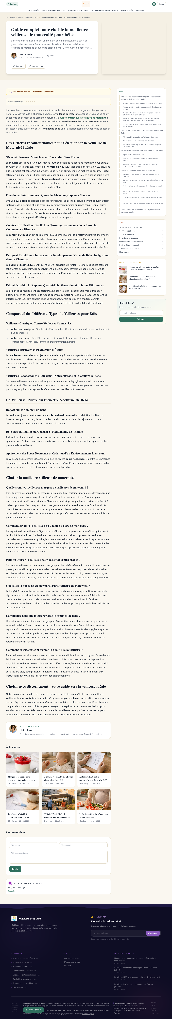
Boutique (13, 4)
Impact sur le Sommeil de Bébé (133, 155)
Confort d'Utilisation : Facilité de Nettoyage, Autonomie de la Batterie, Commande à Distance (143, 114)
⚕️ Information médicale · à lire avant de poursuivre (33, 92)
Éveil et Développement (78, 10)
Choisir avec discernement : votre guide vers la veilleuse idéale (140, 210)
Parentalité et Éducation (132, 10)
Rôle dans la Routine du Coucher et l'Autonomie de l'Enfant (140, 159)
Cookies (153, 1002)
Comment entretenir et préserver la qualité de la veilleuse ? (143, 204)
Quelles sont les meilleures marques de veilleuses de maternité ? (141, 175)
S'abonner (141, 319)
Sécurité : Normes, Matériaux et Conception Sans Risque (142, 103)
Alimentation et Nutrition (53, 10)
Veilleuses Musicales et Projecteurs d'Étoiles (138, 141)
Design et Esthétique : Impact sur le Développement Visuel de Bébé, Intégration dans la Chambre (141, 120)
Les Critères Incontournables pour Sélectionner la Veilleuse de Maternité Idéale (141, 98)
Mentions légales (154, 1009)
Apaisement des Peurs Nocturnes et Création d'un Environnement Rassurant (140, 165)
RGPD (153, 1005)
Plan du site (155, 1013)
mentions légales (88, 1014)
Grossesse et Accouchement (105, 10)
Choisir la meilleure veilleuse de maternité (138, 170)
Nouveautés (33, 10)
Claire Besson (25, 54)
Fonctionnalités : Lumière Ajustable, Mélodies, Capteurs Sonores (142, 108)
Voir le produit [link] (35, 1010)
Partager (19, 66)
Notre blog (10, 17)
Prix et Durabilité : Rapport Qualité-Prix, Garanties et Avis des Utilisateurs (142, 125)
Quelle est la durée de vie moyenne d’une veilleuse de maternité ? (141, 193)
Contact (161, 4)
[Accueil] (86, 4)
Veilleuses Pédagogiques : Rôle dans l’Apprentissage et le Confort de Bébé (142, 146)
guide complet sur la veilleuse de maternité (83, 117)
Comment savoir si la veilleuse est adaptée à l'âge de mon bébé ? (143, 181)
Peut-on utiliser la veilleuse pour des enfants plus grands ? (142, 187)
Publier (15, 869)
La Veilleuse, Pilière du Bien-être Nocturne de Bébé (142, 151)
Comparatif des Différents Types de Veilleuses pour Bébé (142, 131)
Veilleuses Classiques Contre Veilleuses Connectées (141, 137)
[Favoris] (154, 4)
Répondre (11, 891)
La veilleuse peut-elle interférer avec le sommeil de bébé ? (142, 198)
